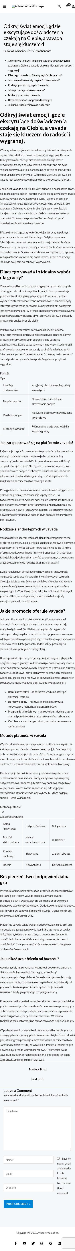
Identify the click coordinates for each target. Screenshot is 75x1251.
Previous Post (37, 1069)
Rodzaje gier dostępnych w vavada (28, 85)
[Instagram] (42, 1243)
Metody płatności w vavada (24, 95)
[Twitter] (33, 1243)
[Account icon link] (73, 6)
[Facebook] (15, 1243)
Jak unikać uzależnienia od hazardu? (29, 104)
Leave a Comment (14, 51)
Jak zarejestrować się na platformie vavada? (34, 80)
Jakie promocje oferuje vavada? (26, 90)
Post (30, 51)
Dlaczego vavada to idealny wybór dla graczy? (35, 75)
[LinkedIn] (59, 1243)
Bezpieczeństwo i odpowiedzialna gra (30, 100)
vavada (17, 188)
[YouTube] (24, 1243)
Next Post (37, 1079)
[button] (59, 6)
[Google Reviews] (50, 1243)
